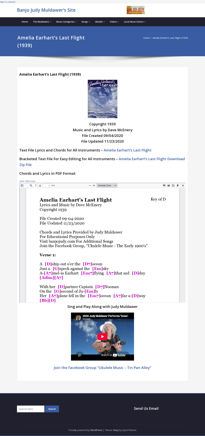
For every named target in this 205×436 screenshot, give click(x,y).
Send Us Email (146, 408)
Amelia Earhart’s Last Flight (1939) (170, 37)
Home (25, 21)
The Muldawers (41, 21)
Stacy (116, 430)
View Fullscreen (27, 181)
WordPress (96, 430)
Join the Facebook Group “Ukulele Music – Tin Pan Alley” (102, 367)
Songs (84, 21)
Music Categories (65, 21)
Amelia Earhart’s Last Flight (127, 150)
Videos (113, 21)
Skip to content (7, 1)
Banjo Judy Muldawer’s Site (46, 10)
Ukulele (99, 21)
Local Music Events (133, 21)
